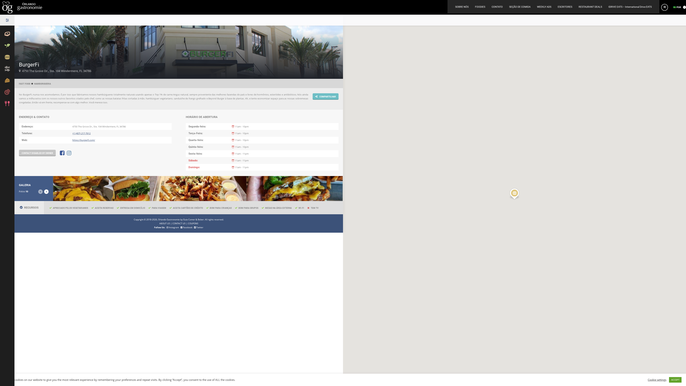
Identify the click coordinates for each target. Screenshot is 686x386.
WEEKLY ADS (544, 6)
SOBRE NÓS (462, 6)
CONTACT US (179, 223)
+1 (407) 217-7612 (81, 133)
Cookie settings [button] (657, 380)
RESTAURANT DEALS (590, 6)
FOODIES (480, 6)
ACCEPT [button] (675, 379)
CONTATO (497, 6)
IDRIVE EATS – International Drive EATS (630, 6)
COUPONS (193, 223)
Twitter (199, 227)
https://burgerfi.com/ (83, 140)
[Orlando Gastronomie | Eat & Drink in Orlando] (23, 12)
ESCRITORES (565, 6)
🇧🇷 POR (677, 7)
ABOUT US (164, 223)
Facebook (187, 227)
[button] (514, 194)
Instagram (173, 227)
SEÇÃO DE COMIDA (520, 6)
